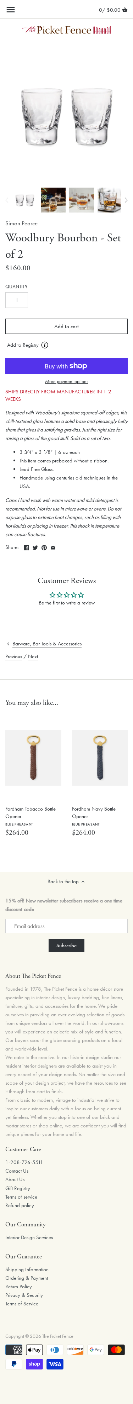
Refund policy (19, 1205)
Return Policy (18, 1286)
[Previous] (7, 200)
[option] (24, 200)
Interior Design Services (29, 1237)
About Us (14, 1179)
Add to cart (66, 326)
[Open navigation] (10, 9)
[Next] (126, 200)
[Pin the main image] (44, 546)
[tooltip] (44, 345)
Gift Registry (17, 1188)
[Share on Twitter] (35, 546)
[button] (66, 345)
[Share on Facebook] (26, 546)
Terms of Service (21, 1303)
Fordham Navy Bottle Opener (94, 816)
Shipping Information (27, 1269)
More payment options (66, 381)
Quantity (16, 287)
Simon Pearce (21, 223)
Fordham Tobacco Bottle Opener (30, 816)
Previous (13, 656)
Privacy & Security (24, 1295)
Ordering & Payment (26, 1278)
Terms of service (21, 1196)
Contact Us (16, 1170)
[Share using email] (53, 546)
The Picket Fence (57, 1336)
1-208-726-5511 (24, 1162)
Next (33, 656)
